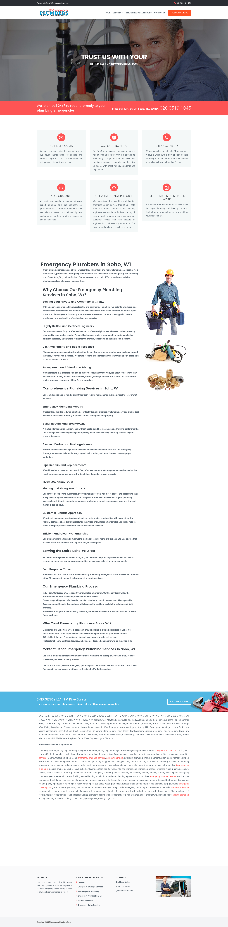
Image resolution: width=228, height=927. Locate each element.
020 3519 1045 (184, 3)
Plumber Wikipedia (180, 787)
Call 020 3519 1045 (179, 701)
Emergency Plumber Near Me (90, 896)
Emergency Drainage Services (90, 886)
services (42, 757)
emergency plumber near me (163, 776)
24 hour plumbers (114, 757)
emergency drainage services (91, 757)
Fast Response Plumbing (88, 891)
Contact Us (159, 12)
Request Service (180, 12)
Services (117, 12)
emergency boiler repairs (166, 750)
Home (107, 12)
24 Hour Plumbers (85, 900)
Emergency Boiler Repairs (139, 12)
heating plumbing (180, 794)
